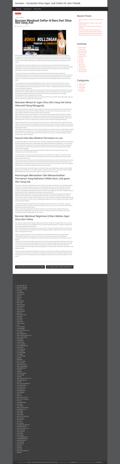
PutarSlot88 (20, 411)
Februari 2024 (82, 47)
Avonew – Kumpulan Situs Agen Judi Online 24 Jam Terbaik (47, 3)
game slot (40, 55)
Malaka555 (19, 359)
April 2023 (81, 63)
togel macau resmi (21, 364)
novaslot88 (20, 332)
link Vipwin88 (20, 435)
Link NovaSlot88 (21, 344)
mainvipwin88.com (22, 380)
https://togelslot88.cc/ (22, 366)
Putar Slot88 (20, 406)
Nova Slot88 (20, 347)
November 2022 (83, 71)
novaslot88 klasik (21, 402)
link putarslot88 (21, 326)
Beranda (18, 9)
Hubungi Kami (27, 9)
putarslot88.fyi (20, 351)
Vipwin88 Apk (20, 340)
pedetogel (19, 447)
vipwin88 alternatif (21, 368)
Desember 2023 (83, 51)
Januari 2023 (82, 68)
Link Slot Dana (20, 342)
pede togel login (21, 311)
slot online (19, 290)
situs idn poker (20, 418)
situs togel (19, 449)
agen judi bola (20, 443)
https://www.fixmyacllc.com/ (24, 335)
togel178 (19, 296)
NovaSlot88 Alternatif (22, 345)
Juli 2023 (81, 57)
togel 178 (19, 394)
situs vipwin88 (20, 375)
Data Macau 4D (21, 309)
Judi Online (81, 85)
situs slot (19, 400)
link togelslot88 (20, 328)
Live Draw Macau (21, 387)
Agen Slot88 (20, 339)
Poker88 (19, 357)
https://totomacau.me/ (23, 428)
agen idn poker (20, 301)
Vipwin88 (19, 371)
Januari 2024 (82, 49)
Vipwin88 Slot (20, 292)
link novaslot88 (21, 363)
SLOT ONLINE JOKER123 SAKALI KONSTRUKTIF (59, 267)
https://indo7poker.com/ (23, 330)
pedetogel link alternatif (22, 450)
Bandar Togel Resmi (22, 289)
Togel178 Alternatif (21, 373)
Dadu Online (20, 308)
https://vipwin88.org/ (22, 337)
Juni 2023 (81, 59)
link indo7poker (21, 323)
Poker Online (37, 9)
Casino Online (82, 84)
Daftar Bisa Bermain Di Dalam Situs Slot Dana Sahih (30, 267)
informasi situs (21, 294)
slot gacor (19, 445)
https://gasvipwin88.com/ (23, 383)
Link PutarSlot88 (21, 349)
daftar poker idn (21, 304)
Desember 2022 (83, 70)
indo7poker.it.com (21, 409)
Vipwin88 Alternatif (21, 426)
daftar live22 (20, 321)
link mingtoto (20, 419)
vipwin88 (19, 376)
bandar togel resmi (21, 385)
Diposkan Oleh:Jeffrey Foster (22, 26)
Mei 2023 (81, 61)
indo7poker (20, 316)
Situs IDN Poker (21, 306)
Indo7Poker (20, 302)
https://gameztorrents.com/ (24, 378)
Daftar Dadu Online (21, 314)
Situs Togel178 (20, 431)
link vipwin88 (20, 423)
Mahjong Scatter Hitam (23, 407)
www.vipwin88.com (22, 285)
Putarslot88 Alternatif (22, 437)
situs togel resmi (21, 388)
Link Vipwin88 (20, 442)
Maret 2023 (81, 64)
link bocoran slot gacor (23, 399)
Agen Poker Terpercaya (23, 416)
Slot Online (18, 13)
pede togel (19, 313)
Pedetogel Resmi (21, 390)
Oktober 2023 (82, 54)
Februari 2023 (82, 66)
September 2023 (83, 56)
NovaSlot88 (20, 354)
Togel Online (82, 91)
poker (18, 325)
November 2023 (83, 52)
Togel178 (19, 369)
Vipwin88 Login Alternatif (23, 425)
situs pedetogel (20, 392)
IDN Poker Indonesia (22, 287)
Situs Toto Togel (21, 361)
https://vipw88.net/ (21, 333)
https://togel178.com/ (22, 397)
